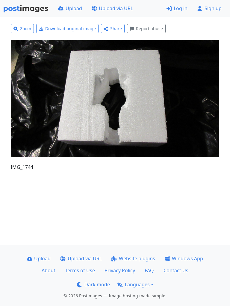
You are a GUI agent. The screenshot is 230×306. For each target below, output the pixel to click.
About (48, 270)
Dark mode (97, 284)
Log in (180, 8)
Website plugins (137, 258)
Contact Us (176, 270)
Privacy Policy (120, 270)
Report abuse (149, 28)
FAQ (149, 270)
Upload (74, 8)
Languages (137, 284)
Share (116, 28)
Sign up (213, 8)
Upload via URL (116, 8)
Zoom (25, 28)
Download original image (70, 28)
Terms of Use (80, 270)
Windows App (187, 258)
